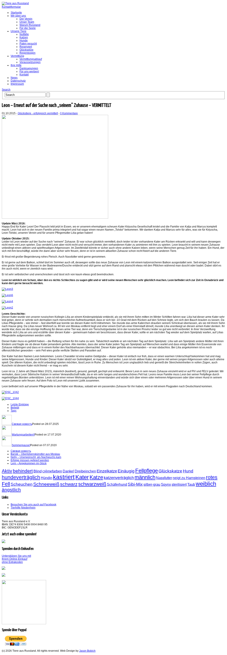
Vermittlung (17, 56)
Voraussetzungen (30, 62)
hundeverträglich (21, 477)
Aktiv (7, 470)
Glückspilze (26, 49)
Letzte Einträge (20, 404)
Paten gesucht (28, 43)
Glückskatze (170, 470)
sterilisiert (179, 484)
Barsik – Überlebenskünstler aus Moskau (35, 454)
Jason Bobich (87, 650)
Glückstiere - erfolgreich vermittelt (38, 113)
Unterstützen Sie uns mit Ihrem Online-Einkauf (16, 559)
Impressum (17, 83)
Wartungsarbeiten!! (23, 434)
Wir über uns (18, 15)
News (14, 77)
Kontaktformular (11, 6)
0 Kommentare (69, 113)
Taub (191, 484)
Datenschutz (18, 80)
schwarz (69, 484)
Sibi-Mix (135, 484)
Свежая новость (22, 424)
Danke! (68, 471)
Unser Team (27, 21)
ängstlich (11, 489)
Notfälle (24, 34)
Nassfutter (164, 478)
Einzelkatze (107, 471)
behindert (23, 470)
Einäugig (126, 470)
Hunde (24, 40)
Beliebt (15, 407)
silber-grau (151, 484)
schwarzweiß (92, 484)
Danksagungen (29, 68)
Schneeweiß (46, 484)
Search (6, 89)
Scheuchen (22, 484)
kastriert (64, 477)
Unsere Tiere (18, 31)
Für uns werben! (29, 71)
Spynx (166, 484)
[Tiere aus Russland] (15, 3)
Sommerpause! (21, 445)
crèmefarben (52, 471)
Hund (188, 470)
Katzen (24, 37)
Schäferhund (117, 484)
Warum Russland (30, 25)
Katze (96, 477)
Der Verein (26, 18)
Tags (13, 410)
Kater (82, 477)
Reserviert (26, 46)
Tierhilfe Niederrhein (23, 507)
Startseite (16, 12)
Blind (37, 471)
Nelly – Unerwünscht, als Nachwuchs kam (36, 457)
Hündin (46, 478)
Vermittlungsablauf (31, 59)
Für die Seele (28, 28)
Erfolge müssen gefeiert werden (30, 460)
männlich (145, 477)
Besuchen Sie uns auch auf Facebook (33, 504)
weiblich (206, 484)
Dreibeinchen (85, 471)
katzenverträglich (119, 478)
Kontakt (24, 74)
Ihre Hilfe (16, 65)
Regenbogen (27, 52)
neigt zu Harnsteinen (189, 478)
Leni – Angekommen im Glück (29, 463)
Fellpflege (146, 471)
